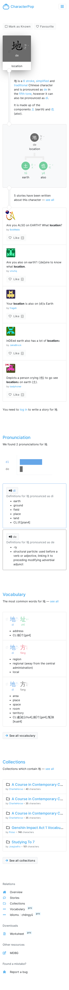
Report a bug (19, 972)
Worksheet (17, 934)
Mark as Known (20, 26)
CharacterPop (22, 6)
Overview (16, 892)
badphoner (15, 386)
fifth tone (25, 93)
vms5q (13, 271)
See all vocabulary (21, 735)
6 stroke (28, 81)
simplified (42, 81)
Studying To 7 (23, 842)
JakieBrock (15, 345)
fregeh (13, 308)
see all (50, 200)
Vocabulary (17, 909)
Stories (14, 898)
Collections (17, 903)
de (45, 89)
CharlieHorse (16, 789)
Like (18, 238)
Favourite (47, 26)
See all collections (21, 860)
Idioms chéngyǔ (21, 915)
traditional (21, 85)
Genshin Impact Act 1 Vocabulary (39, 828)
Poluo (12, 832)
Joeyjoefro (15, 846)
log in (23, 409)
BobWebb (15, 229)
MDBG (14, 953)
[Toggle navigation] (62, 6)
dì (46, 98)
